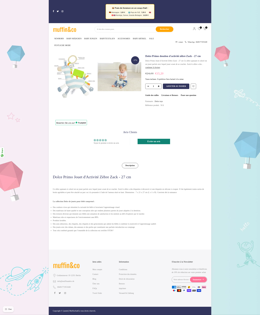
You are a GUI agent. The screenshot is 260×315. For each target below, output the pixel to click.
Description (130, 165)
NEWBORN (59, 39)
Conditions (123, 269)
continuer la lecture (152, 67)
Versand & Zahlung (126, 293)
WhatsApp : (196, 42)
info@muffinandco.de (65, 281)
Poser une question (188, 95)
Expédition (161, 79)
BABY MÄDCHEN (74, 39)
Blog (94, 279)
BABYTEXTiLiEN (107, 39)
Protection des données (127, 274)
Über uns (95, 284)
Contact (95, 274)
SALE (151, 39)
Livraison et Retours (169, 95)
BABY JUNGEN (90, 39)
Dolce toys (159, 101)
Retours (122, 284)
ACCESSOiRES (124, 39)
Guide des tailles (152, 95)
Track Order (97, 293)
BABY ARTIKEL (139, 39)
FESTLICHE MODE (62, 45)
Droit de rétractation (126, 279)
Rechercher (164, 29)
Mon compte (97, 269)
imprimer (122, 288)
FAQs (94, 288)
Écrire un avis (153, 141)
